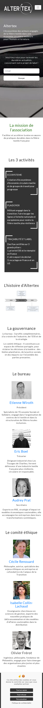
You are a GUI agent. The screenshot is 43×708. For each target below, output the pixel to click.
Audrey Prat (21, 500)
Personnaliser (21, 699)
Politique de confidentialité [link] (21, 703)
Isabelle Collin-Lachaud (21, 604)
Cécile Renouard (21, 562)
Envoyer (21, 78)
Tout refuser (21, 695)
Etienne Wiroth (21, 403)
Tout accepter (21, 690)
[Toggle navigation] (38, 7)
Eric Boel (21, 451)
